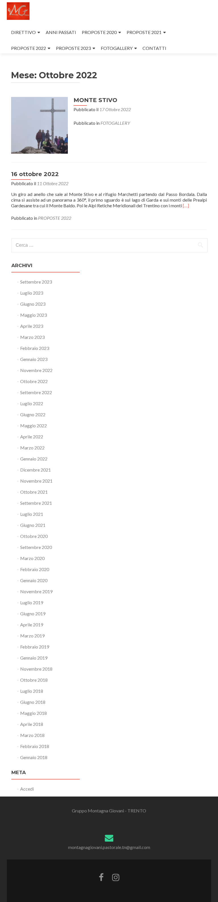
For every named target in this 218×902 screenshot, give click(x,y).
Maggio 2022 (33, 425)
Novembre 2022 (36, 370)
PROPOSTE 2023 (73, 48)
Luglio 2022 (31, 403)
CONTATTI (154, 48)
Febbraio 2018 (34, 746)
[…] (186, 205)
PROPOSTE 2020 (99, 32)
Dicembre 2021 (35, 469)
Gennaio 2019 (33, 657)
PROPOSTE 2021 (144, 32)
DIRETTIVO (23, 32)
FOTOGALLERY (117, 48)
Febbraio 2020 (34, 569)
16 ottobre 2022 (35, 174)
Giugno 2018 (32, 702)
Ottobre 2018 (34, 680)
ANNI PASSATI (61, 32)
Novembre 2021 (36, 480)
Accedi (27, 788)
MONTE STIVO (95, 100)
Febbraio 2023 (34, 348)
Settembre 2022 (36, 392)
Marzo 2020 (32, 558)
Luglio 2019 (31, 602)
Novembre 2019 (36, 591)
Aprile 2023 (31, 326)
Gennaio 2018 (33, 757)
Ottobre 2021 (34, 492)
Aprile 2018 (31, 724)
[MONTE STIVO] (39, 124)
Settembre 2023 (36, 281)
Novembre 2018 (36, 668)
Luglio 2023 (31, 292)
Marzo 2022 (32, 447)
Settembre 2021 (36, 503)
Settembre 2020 (36, 547)
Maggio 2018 (33, 713)
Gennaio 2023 (33, 359)
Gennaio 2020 (33, 580)
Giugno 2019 (32, 613)
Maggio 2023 (33, 315)
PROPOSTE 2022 (28, 48)
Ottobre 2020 (34, 536)
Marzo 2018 (32, 735)
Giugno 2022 (32, 414)
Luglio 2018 (31, 691)
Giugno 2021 (32, 525)
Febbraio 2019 (34, 646)
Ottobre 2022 (34, 381)
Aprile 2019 (31, 624)
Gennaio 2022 (33, 458)
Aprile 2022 (31, 436)
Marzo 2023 (32, 337)
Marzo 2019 (32, 635)
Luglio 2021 (31, 514)
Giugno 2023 (32, 304)
